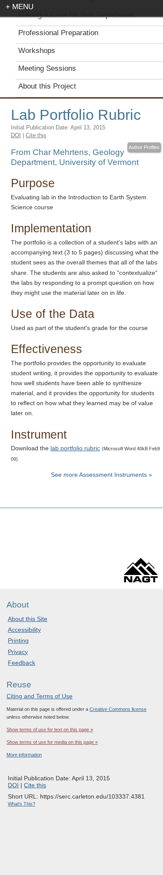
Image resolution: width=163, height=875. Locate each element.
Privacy (18, 651)
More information (24, 754)
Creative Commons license (118, 709)
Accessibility (24, 629)
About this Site (27, 618)
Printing (18, 640)
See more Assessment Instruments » (101, 474)
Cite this (36, 135)
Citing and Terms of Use (40, 696)
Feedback (21, 662)
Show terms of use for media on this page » (52, 742)
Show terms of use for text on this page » (50, 729)
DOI (16, 135)
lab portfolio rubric (75, 448)
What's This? (21, 803)
